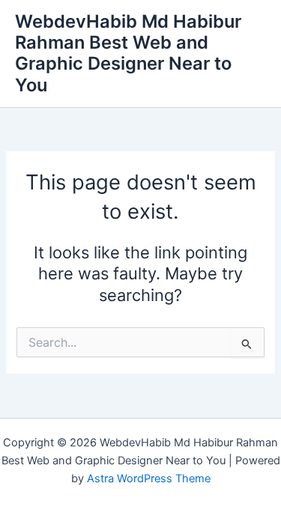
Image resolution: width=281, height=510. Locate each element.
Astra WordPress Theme (149, 478)
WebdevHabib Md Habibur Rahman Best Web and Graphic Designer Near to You (128, 53)
